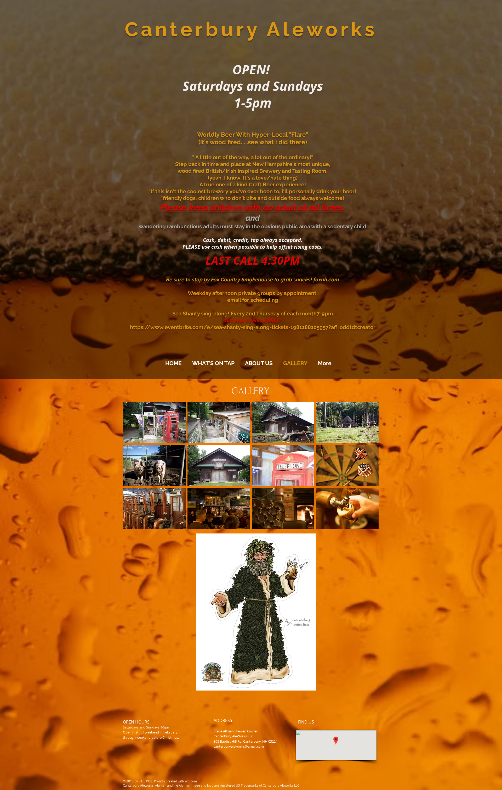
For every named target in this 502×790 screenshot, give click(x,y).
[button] (154, 422)
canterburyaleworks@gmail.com (239, 746)
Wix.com (191, 781)
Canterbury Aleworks (251, 29)
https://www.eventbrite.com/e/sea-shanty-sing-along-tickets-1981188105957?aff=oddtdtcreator (252, 327)
